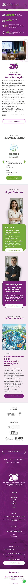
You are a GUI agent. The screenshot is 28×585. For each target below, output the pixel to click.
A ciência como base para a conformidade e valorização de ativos (14, 361)
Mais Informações (14, 178)
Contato (14, 507)
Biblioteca (14, 503)
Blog (14, 505)
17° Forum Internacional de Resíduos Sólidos (14, 516)
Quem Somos (14, 497)
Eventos (14, 501)
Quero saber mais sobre (14, 553)
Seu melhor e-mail (14, 547)
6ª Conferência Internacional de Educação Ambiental (14, 519)
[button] (25, 161)
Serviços (14, 499)
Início (14, 495)
